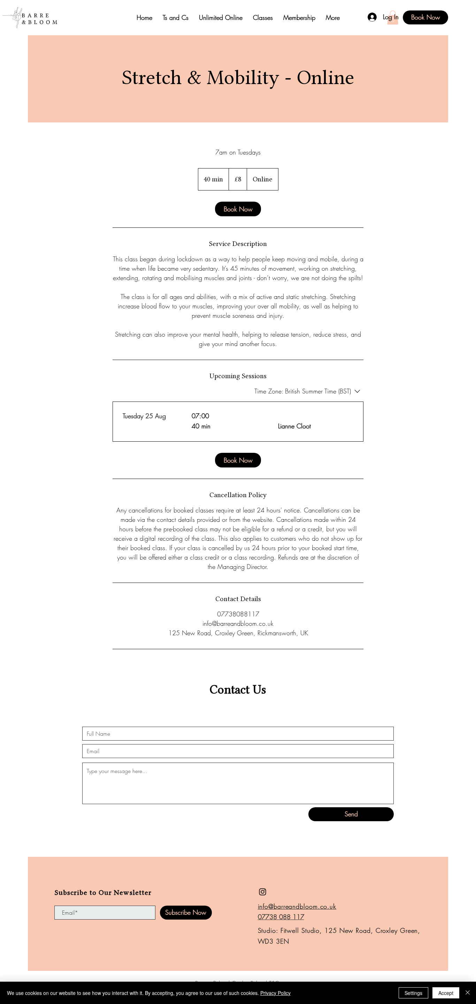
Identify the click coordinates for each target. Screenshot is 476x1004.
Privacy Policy (275, 992)
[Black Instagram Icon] (262, 892)
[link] (238, 209)
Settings (413, 992)
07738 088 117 (281, 917)
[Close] (467, 992)
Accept (445, 992)
